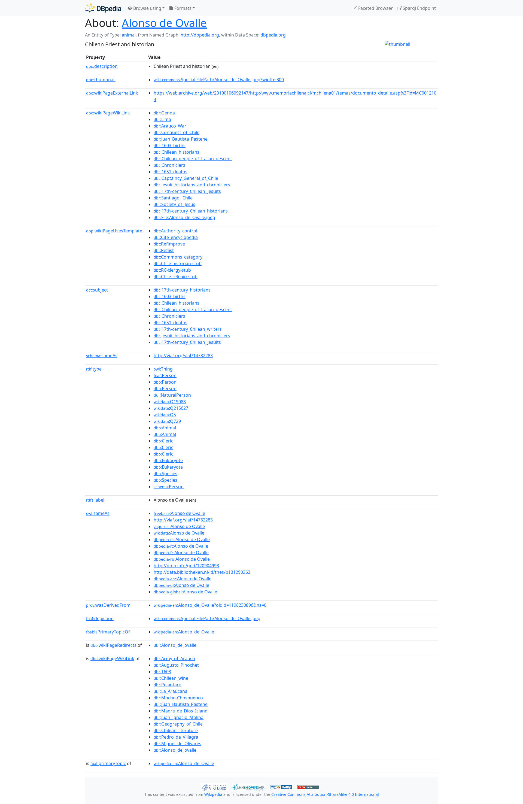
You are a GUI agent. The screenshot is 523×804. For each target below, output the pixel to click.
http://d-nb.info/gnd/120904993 (186, 566)
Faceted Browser (375, 8)
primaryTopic (108, 763)
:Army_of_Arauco (174, 659)
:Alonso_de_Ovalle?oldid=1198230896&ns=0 (210, 605)
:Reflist (164, 250)
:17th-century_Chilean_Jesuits (187, 191)
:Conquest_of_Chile (176, 132)
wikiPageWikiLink (108, 113)
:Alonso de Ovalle (179, 513)
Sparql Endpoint (419, 8)
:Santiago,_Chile (173, 198)
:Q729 (167, 421)
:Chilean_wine (171, 678)
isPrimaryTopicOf (108, 632)
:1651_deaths (170, 172)
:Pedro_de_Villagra (176, 737)
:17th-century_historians (182, 290)
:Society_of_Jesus (174, 204)
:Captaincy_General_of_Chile (186, 178)
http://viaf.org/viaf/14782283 (183, 356)
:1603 (162, 672)
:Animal (165, 428)
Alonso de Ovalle (164, 22)
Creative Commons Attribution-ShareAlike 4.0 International (325, 794)
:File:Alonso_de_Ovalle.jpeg (184, 217)
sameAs (101, 356)
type (94, 369)
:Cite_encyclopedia (176, 237)
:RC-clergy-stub (172, 270)
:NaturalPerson (172, 395)
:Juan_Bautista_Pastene (181, 139)
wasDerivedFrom (108, 605)
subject (97, 290)
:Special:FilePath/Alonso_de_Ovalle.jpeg (207, 618)
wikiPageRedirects (113, 645)
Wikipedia (213, 794)
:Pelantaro (167, 685)
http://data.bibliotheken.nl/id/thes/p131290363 (202, 572)
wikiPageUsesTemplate (114, 231)
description (102, 66)
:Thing (163, 369)
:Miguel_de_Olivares (177, 744)
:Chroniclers (169, 165)
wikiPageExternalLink (112, 93)
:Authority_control (175, 231)
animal (129, 35)
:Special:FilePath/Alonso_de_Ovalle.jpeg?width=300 (219, 80)
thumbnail (100, 80)
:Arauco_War (170, 126)
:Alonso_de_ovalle (175, 645)
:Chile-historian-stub (178, 263)
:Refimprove (169, 244)
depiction (100, 618)
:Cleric (163, 441)
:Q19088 (170, 402)
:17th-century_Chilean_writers (188, 329)
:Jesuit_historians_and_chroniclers (192, 185)
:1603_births (170, 145)
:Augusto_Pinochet (176, 665)
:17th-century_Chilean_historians (191, 211)
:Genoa (164, 113)
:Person (165, 375)
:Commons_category (178, 257)
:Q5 (165, 415)
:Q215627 (171, 408)
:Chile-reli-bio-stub (175, 277)
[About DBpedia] (103, 8)
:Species (165, 474)
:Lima (162, 119)
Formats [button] (182, 8)
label (95, 500)
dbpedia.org (273, 35)
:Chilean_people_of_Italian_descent (193, 159)
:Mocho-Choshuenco (178, 698)
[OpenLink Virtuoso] (214, 787)
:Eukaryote (168, 460)
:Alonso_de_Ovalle (184, 632)
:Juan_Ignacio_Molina (178, 717)
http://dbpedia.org (200, 35)
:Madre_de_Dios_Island (181, 711)
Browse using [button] (146, 8)
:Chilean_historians (176, 152)
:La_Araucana (170, 691)
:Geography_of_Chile (178, 724)
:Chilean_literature (176, 730)
